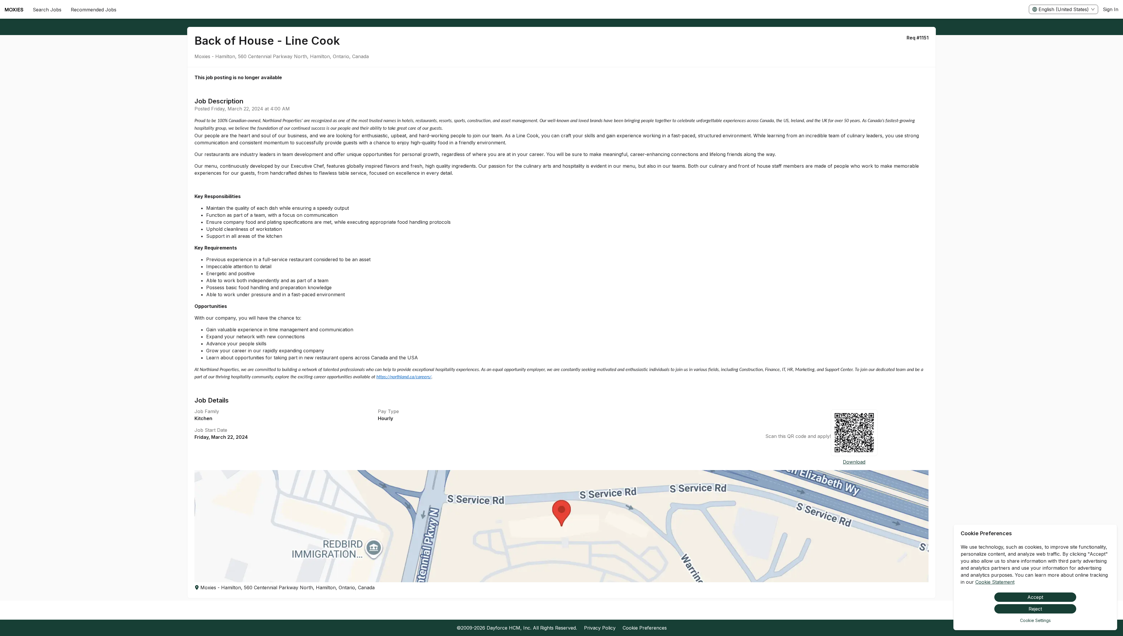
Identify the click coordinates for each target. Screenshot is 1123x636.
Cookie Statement (995, 582)
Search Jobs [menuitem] (47, 10)
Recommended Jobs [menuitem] (93, 10)
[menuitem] (14, 9)
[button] (561, 526)
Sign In (1110, 9)
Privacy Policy (600, 628)
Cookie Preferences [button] (645, 628)
